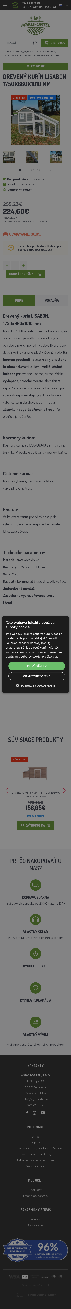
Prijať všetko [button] (37, 666)
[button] (35, 685)
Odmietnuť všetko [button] (36, 676)
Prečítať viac (50, 656)
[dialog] (35, 654)
